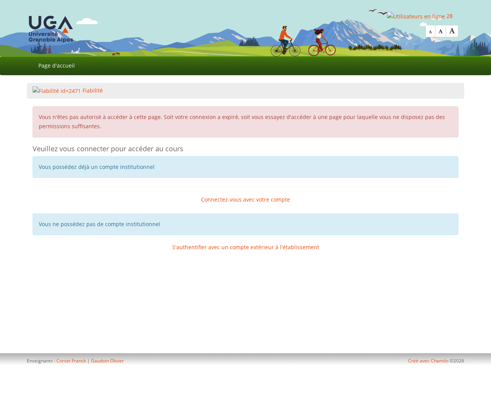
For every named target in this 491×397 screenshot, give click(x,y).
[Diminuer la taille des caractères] (430, 31)
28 (449, 16)
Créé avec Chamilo (429, 360)
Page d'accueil (56, 65)
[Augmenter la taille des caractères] (452, 31)
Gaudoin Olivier (107, 360)
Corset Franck (71, 360)
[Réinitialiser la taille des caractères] (440, 31)
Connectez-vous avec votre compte (245, 199)
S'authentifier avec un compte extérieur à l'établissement (245, 247)
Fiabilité (92, 90)
